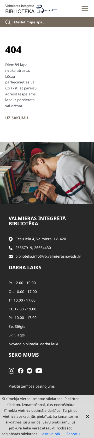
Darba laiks (25, 267)
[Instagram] (11, 370)
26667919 (23, 247)
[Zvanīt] (11, 248)
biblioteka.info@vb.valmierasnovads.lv (48, 256)
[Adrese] (11, 239)
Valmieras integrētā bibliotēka (37, 221)
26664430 (42, 247)
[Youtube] (39, 370)
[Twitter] (29, 370)
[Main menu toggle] (85, 8)
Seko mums (24, 354)
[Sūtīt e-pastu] (11, 256)
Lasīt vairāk (50, 433)
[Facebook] (21, 370)
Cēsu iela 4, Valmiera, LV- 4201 (41, 238)
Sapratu (73, 433)
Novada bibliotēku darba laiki (33, 343)
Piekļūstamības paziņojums (32, 386)
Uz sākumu (16, 117)
